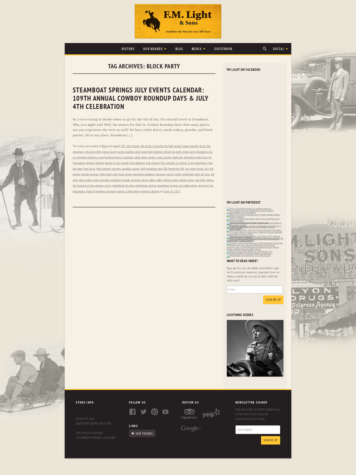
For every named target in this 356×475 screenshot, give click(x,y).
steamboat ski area (123, 186)
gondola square (131, 169)
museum (161, 174)
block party (189, 152)
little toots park (109, 174)
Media (197, 49)
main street (125, 174)
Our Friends (144, 433)
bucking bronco (113, 157)
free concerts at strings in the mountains (184, 163)
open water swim (89, 180)
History (128, 49)
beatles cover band (136, 152)
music (170, 174)
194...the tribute (130, 146)
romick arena (186, 180)
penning (136, 180)
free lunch (89, 169)
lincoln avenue (90, 174)
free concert (153, 163)
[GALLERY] (255, 375)
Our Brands (153, 49)
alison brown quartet (186, 146)
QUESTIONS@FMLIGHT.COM (93, 423)
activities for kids (163, 146)
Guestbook (223, 49)
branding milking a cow (90, 157)
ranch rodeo (148, 180)
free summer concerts (108, 169)
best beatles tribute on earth (165, 152)
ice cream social (194, 169)
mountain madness (144, 174)
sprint (107, 186)
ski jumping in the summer (88, 186)
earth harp (201, 157)
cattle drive (140, 157)
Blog (179, 49)
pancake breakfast (110, 180)
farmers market (95, 163)
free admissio (137, 163)
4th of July (147, 146)
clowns (152, 157)
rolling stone (170, 180)
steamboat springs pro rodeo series (177, 186)
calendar (128, 157)
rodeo (159, 180)
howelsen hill (176, 169)
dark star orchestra (183, 157)
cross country (164, 157)
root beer (200, 180)
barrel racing (117, 152)
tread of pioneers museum (101, 191)
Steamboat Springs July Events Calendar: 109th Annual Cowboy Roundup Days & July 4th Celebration (140, 98)
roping (209, 180)
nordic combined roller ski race (192, 174)
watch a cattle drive (128, 191)
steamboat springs (145, 186)
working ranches (150, 191)
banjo (105, 152)
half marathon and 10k (154, 169)
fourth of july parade (117, 163)
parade (126, 180)
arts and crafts (93, 152)
